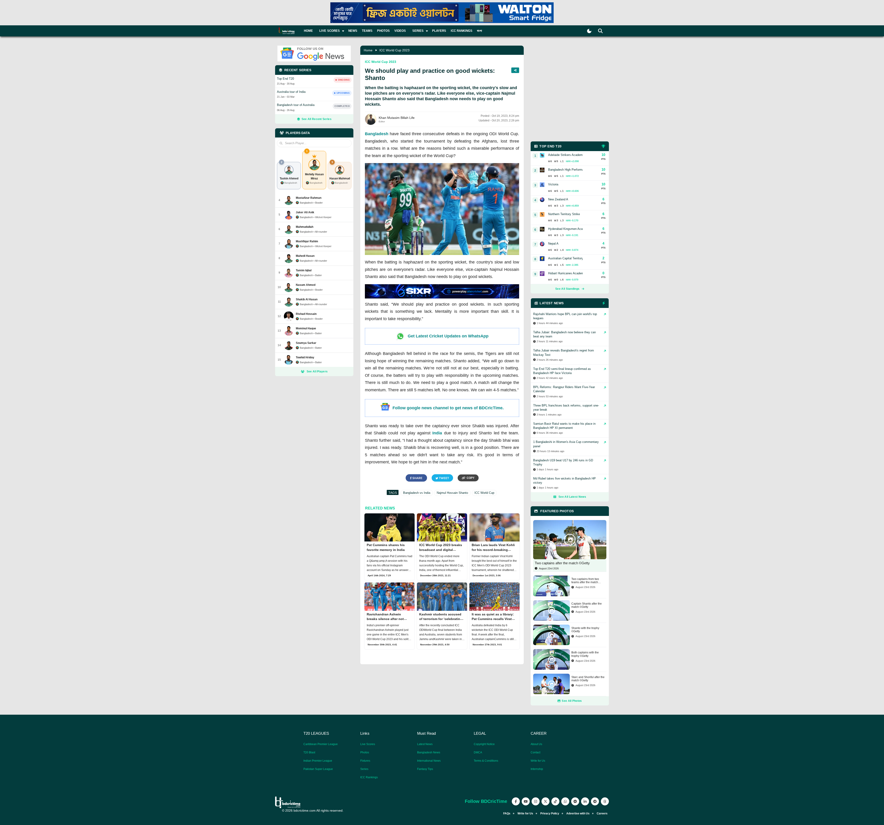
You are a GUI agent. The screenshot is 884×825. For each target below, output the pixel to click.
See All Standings (567, 288)
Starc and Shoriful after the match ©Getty (588, 679)
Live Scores (367, 744)
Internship (537, 769)
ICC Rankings (461, 30)
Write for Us (538, 760)
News (352, 30)
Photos (383, 30)
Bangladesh (376, 134)
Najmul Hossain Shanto (452, 492)
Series (364, 769)
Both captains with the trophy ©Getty (585, 654)
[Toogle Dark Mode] (589, 31)
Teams (367, 30)
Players (439, 30)
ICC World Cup (484, 492)
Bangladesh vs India (416, 492)
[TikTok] (555, 801)
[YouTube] (526, 801)
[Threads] (605, 801)
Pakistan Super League (318, 769)
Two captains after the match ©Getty (562, 563)
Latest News (425, 744)
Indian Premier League (317, 760)
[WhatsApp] (565, 801)
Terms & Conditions (486, 760)
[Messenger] (575, 801)
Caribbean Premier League (320, 744)
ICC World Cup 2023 (394, 50)
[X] (545, 801)
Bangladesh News (428, 752)
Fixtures (365, 760)
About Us (536, 744)
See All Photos (572, 700)
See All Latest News (572, 496)
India (437, 433)
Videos (400, 30)
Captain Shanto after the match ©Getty (586, 605)
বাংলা (479, 30)
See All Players (317, 371)
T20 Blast (309, 752)
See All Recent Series (317, 119)
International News (429, 760)
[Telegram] (595, 801)
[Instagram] (536, 801)
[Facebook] (516, 801)
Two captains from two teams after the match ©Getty (585, 580)
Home (308, 30)
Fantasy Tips (425, 769)
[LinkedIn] (585, 801)
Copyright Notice (484, 744)
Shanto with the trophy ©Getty (585, 629)
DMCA (478, 752)
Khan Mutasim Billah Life (397, 118)
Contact (535, 752)
